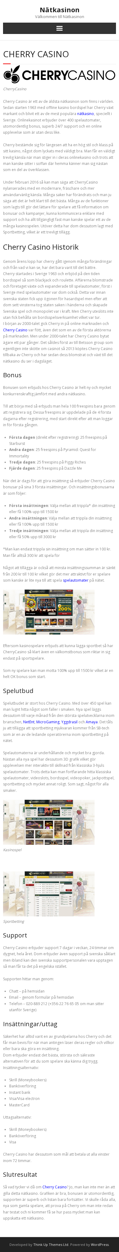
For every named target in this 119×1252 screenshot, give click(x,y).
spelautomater (75, 580)
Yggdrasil (69, 722)
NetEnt (28, 722)
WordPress (100, 1244)
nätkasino (85, 113)
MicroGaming (48, 722)
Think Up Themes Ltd (50, 1244)
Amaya (92, 722)
